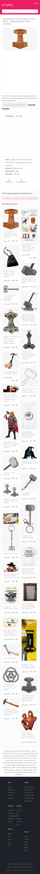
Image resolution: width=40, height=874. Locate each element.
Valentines (11, 818)
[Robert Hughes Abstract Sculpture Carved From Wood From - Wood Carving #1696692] (29, 720)
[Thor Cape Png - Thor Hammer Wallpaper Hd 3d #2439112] (29, 453)
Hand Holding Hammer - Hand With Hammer (11, 372)
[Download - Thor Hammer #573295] (11, 463)
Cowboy (19, 821)
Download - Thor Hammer (9, 473)
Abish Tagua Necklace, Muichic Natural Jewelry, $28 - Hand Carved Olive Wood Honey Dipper (29, 247)
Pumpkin (10, 798)
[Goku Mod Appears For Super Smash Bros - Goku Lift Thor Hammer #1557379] (11, 567)
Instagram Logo (29, 787)
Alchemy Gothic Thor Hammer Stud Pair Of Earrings (11, 501)
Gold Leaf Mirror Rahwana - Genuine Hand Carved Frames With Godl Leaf (28, 606)
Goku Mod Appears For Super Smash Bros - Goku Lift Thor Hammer (11, 575)
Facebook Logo (29, 795)
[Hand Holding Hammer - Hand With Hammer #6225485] (11, 361)
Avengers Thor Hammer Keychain (27, 536)
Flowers (26, 839)
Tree (9, 845)
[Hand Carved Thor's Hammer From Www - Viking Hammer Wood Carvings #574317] (11, 219)
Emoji (26, 836)
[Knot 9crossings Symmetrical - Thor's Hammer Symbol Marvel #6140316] (11, 675)
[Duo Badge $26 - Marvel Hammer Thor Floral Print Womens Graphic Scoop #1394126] (29, 415)
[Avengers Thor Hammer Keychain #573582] (29, 519)
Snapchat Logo (29, 798)
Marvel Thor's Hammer (11, 553)
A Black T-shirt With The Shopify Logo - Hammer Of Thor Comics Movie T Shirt (29, 571)
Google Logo (28, 801)
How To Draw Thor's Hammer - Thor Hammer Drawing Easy (29, 390)
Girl (18, 813)
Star (9, 842)
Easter (10, 821)
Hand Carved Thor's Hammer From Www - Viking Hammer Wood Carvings (11, 234)
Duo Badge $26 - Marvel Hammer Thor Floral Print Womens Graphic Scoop (29, 434)
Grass (10, 839)
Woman (19, 818)
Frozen (19, 810)
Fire (9, 836)
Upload (35, 3)
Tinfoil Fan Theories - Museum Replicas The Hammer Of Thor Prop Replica (29, 280)
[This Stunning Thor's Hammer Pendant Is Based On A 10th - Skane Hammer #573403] (29, 685)
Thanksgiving (12, 816)
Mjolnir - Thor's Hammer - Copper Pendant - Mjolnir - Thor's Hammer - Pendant (10, 273)
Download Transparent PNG (14, 105)
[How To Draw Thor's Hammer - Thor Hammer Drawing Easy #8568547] (29, 377)
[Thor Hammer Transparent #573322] (29, 482)
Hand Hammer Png (10, 658)
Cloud (10, 833)
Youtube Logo (28, 792)
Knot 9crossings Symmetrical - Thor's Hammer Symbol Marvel (10, 687)
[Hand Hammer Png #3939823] (11, 650)
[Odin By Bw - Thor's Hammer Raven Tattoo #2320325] (11, 595)
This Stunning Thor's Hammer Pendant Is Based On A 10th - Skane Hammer (28, 698)
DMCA (23, 870)
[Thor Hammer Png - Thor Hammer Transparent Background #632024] (11, 289)
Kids (18, 824)
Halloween (11, 813)
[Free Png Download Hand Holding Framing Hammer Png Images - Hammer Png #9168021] (11, 703)
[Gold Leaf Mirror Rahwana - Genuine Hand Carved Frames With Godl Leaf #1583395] (29, 592)
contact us (21, 98)
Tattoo (26, 850)
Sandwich (11, 790)
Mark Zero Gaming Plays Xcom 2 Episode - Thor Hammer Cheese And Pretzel (11, 632)
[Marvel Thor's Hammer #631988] (11, 532)
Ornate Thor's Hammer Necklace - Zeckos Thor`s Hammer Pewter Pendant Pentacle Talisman (11, 340)
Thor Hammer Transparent (26, 494)
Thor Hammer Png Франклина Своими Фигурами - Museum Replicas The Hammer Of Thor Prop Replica (29, 317)
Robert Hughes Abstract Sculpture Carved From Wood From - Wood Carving (29, 735)
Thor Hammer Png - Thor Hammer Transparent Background (10, 297)
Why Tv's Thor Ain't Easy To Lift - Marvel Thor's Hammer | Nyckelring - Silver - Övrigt (10, 397)
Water (26, 845)
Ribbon (26, 847)
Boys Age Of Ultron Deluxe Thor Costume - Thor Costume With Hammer (11, 444)
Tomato (10, 795)
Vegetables (11, 792)
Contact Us (16, 870)
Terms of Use (31, 870)
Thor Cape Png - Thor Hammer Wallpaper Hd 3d (29, 463)
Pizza (9, 787)
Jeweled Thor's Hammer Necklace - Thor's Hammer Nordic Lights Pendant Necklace (29, 355)
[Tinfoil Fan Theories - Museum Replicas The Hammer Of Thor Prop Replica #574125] (29, 269)
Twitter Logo (28, 790)
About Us (8, 870)
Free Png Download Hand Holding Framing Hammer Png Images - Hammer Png (11, 712)
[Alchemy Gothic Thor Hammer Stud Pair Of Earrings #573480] (11, 490)
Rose (26, 842)
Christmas (11, 810)
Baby (18, 816)
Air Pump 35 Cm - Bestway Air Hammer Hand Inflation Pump (28, 666)
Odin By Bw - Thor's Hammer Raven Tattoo (11, 607)
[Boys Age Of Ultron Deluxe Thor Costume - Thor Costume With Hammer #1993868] (11, 425)
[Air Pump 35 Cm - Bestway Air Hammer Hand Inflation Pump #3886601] (29, 639)
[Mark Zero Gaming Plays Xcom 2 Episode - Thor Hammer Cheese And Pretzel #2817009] (11, 622)
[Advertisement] (20, 71)
